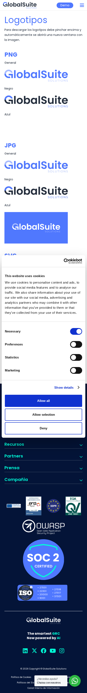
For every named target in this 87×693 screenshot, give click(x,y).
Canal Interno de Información (43, 688)
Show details (63, 387)
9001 (42, 598)
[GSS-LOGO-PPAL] (43, 101)
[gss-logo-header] (20, 5)
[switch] (76, 344)
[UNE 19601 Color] (73, 505)
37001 (57, 596)
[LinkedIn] (25, 651)
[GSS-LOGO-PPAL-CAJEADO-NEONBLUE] (43, 228)
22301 (42, 591)
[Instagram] (62, 651)
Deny (43, 428)
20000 (43, 594)
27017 (57, 592)
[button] (81, 5)
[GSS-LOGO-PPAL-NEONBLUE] (43, 76)
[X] (34, 651)
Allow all (43, 401)
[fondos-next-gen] (14, 506)
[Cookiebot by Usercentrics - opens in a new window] (63, 261)
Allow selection (43, 414)
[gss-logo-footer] (43, 620)
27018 (57, 589)
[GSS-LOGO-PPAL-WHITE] (43, 127)
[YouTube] (53, 651)
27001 (42, 587)
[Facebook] (44, 651)
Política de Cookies (21, 677)
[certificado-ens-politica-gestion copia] (33, 505)
